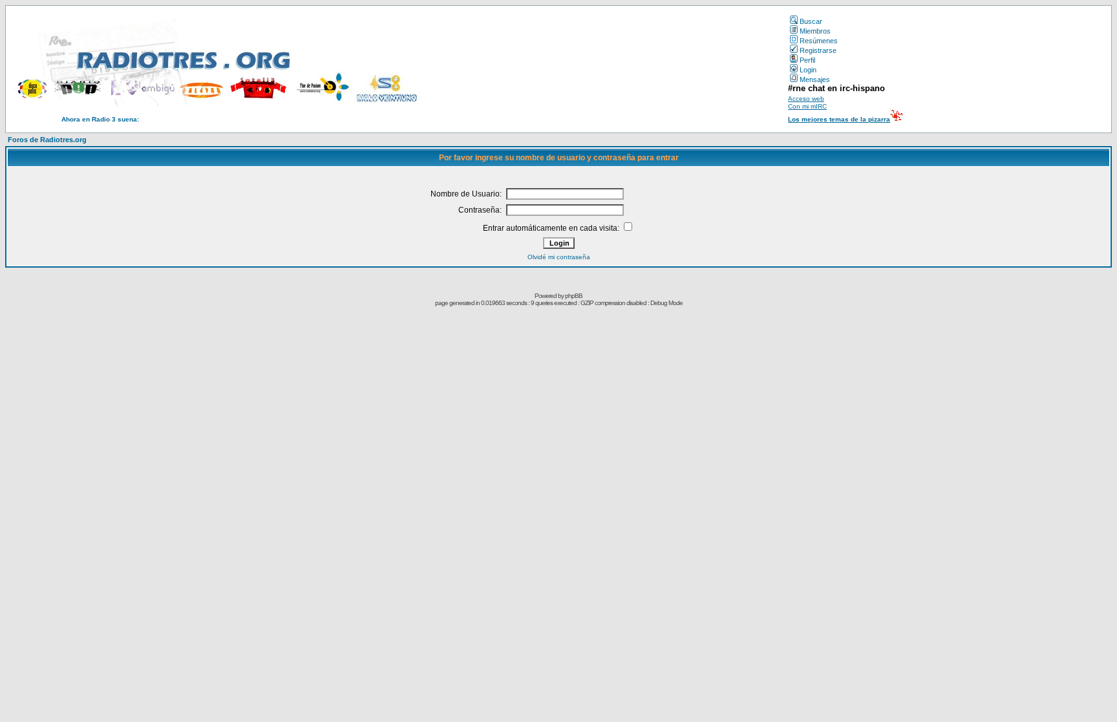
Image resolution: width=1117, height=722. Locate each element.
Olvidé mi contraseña (558, 256)
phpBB (573, 295)
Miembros (815, 31)
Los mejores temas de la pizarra (839, 119)
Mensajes (815, 79)
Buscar (811, 21)
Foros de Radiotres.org (47, 139)
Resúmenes (819, 41)
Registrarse (818, 50)
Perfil (807, 60)
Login (808, 70)
